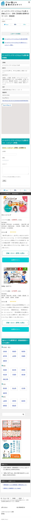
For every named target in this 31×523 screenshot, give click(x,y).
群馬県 (23, 370)
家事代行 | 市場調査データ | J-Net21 (12, 488)
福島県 (5, 360)
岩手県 (5, 356)
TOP (5, 498)
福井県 (5, 393)
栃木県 (14, 370)
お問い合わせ (4, 507)
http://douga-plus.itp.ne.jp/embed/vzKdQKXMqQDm (15, 100)
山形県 (14, 356)
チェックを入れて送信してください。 (12, 176)
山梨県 (5, 401)
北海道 (5, 351)
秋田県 (23, 351)
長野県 (14, 401)
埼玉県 (5, 374)
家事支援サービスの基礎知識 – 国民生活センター (15, 484)
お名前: (4, 151)
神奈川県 (5, 379)
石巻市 (3, 21)
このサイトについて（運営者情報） (7, 512)
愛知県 (14, 405)
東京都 (23, 374)
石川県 (23, 388)
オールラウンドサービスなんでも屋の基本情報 (16, 39)
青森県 (14, 351)
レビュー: (4, 164)
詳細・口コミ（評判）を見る (15, 253)
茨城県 (5, 370)
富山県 (14, 388)
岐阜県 (23, 401)
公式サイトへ (15, 260)
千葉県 (14, 374)
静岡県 (5, 405)
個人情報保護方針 (21, 507)
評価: (3, 157)
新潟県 (5, 388)
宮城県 (23, 356)
